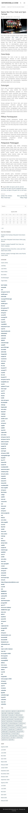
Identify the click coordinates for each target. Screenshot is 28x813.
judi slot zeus (22, 723)
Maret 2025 (4, 797)
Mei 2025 (3, 791)
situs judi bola (12, 731)
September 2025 (5, 779)
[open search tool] (20, 3)
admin (3, 16)
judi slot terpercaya (14, 723)
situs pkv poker (15, 733)
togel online (11, 739)
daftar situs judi (5, 717)
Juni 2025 (3, 788)
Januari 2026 (4, 767)
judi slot (17, 186)
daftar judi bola (18, 715)
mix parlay (18, 727)
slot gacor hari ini (16, 190)
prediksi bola (19, 729)
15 (21, 219)
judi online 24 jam (18, 719)
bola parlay (11, 715)
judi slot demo (10, 721)
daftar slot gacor (11, 186)
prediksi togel (5, 731)
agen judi (14, 710)
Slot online (15, 37)
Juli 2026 (3, 749)
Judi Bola (3, 265)
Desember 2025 (5, 770)
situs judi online (20, 731)
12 (10, 219)
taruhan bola (19, 737)
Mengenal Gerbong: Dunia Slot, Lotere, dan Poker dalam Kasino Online (13, 249)
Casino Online (4, 262)
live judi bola (12, 727)
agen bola (8, 710)
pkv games (4, 729)
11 (6, 219)
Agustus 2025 (4, 782)
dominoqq (21, 717)
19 (10, 221)
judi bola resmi (10, 719)
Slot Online (17, 16)
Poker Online (4, 271)
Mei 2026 (3, 755)
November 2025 (5, 773)
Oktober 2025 (4, 776)
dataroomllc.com (10, 3)
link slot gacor (8, 188)
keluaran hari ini (10, 725)
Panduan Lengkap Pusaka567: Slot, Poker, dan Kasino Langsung (12, 245)
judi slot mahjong (18, 721)
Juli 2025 (3, 785)
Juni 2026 (3, 752)
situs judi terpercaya (6, 733)
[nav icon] (24, 3)
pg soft (14, 188)
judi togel (4, 725)
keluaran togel (19, 725)
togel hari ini (4, 739)
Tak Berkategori (5, 277)
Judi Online (4, 268)
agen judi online (20, 710)
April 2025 (3, 794)
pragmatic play (20, 188)
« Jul (2, 228)
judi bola (3, 719)
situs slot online (5, 735)
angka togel (10, 713)
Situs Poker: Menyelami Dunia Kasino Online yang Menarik (13, 240)
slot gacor (9, 190)
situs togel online (13, 735)
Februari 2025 (4, 800)
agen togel (4, 713)
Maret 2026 (4, 761)
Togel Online (4, 280)
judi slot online (5, 723)
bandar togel (4, 715)
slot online (24, 190)
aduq (3, 710)
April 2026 (3, 758)
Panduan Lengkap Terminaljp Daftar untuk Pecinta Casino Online (13, 254)
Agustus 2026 (4, 746)
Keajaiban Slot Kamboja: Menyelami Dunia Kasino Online (13, 235)
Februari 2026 (4, 764)
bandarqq (17, 713)
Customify (14, 810)
